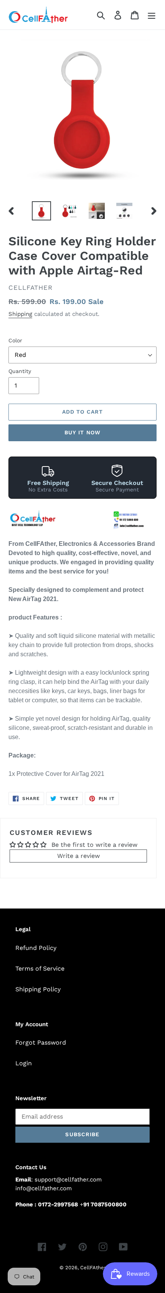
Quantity (19, 371)
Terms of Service (39, 968)
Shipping (20, 314)
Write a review (78, 855)
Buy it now (82, 432)
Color (15, 340)
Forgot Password (40, 1042)
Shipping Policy (38, 989)
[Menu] (151, 14)
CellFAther (93, 1267)
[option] (41, 210)
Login (23, 1063)
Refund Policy (35, 947)
